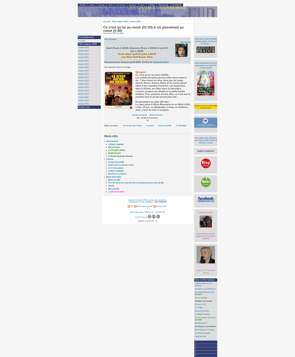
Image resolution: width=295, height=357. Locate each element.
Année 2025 (135, 21)
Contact (151, 5)
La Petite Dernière (202, 314)
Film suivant (186, 42)
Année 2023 (83, 57)
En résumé (176, 5)
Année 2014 (83, 87)
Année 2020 (83, 67)
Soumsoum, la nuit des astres (121, 165)
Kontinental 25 (201, 323)
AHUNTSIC (160, 212)
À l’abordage (181, 125)
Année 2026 (83, 47)
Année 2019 (83, 71)
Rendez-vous (84, 107)
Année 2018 (83, 74)
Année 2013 (83, 91)
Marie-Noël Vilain (113, 177)
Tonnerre (149, 125)
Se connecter (160, 200)
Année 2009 (83, 104)
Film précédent (110, 39)
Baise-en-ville (114, 180)
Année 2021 (83, 64)
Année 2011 (83, 97)
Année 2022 (83, 61)
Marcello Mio (113, 189)
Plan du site (163, 5)
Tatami (111, 186)
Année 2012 (83, 94)
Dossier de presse (140, 115)
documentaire (112, 141)
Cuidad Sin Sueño (202, 333)
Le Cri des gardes (116, 168)
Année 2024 (83, 54)
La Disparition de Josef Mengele (204, 293)
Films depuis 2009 (120, 21)
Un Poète (199, 308)
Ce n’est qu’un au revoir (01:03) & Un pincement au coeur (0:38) (136, 183)
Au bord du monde (116, 162)
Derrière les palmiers (117, 174)
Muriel (121, 33)
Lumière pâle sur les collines (203, 284)
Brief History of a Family (204, 330)
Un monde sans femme (132, 125)
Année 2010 (83, 100)
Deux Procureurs (202, 311)
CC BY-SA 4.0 (141, 217)
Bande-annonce (156, 115)
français (109, 159)
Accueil (106, 21)
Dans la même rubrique (204, 280)
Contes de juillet (164, 125)
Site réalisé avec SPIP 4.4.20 (142, 212)
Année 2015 (83, 84)
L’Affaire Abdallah (116, 144)
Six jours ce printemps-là (205, 289)
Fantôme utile (200, 336)
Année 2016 (83, 81)
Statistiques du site (136, 202)
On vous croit (200, 304)
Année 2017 (83, 77)
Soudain (81, 41)
